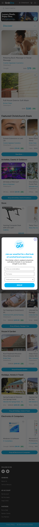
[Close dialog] (35, 239)
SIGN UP (19, 285)
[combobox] (19, 279)
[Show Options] (33, 279)
